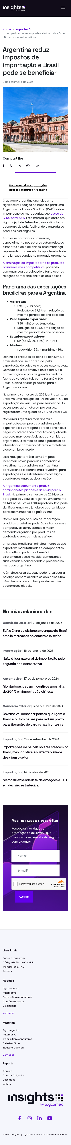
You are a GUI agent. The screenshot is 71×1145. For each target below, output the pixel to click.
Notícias (8, 981)
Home (7, 29)
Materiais (9, 1023)
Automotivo (12, 679)
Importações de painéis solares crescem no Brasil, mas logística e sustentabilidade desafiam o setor (35, 752)
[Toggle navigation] (63, 8)
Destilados (9, 1079)
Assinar (24, 897)
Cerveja (7, 1071)
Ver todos (8, 1013)
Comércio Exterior (17, 623)
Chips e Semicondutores (17, 997)
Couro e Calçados (14, 1075)
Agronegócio (11, 988)
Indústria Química (13, 1047)
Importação (23, 29)
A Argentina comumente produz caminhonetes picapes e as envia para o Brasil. (32, 490)
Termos (7, 971)
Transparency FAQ (14, 966)
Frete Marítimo (11, 1043)
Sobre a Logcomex (14, 958)
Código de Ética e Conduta (19, 962)
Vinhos (7, 1084)
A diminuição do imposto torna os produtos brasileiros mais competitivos (33, 265)
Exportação (9, 1006)
